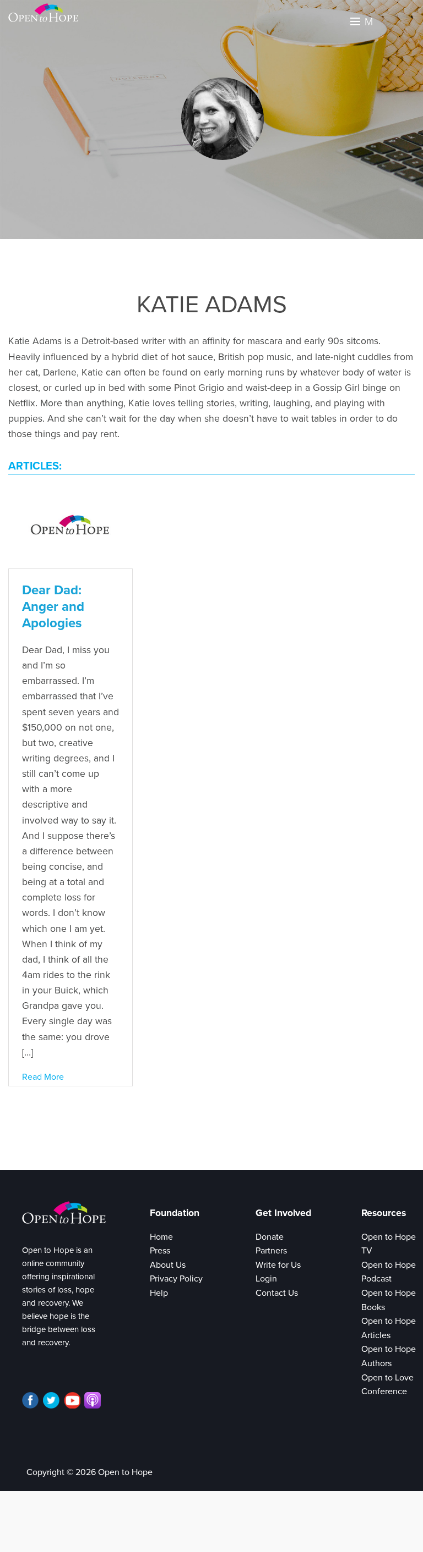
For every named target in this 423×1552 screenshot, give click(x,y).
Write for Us (278, 1265)
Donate (270, 1236)
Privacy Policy (176, 1278)
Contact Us (277, 1293)
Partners (271, 1250)
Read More (43, 1077)
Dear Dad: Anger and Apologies (53, 606)
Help (159, 1293)
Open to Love (387, 1377)
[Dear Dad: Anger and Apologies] (70, 526)
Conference (384, 1391)
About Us (168, 1265)
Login (266, 1278)
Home (161, 1236)
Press (160, 1250)
